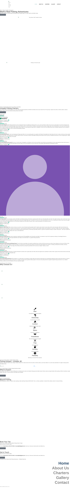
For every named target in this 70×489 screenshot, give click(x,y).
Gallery (53, 4)
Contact (59, 4)
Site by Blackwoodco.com (4, 486)
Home (36, 4)
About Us (41, 4)
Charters (47, 4)
